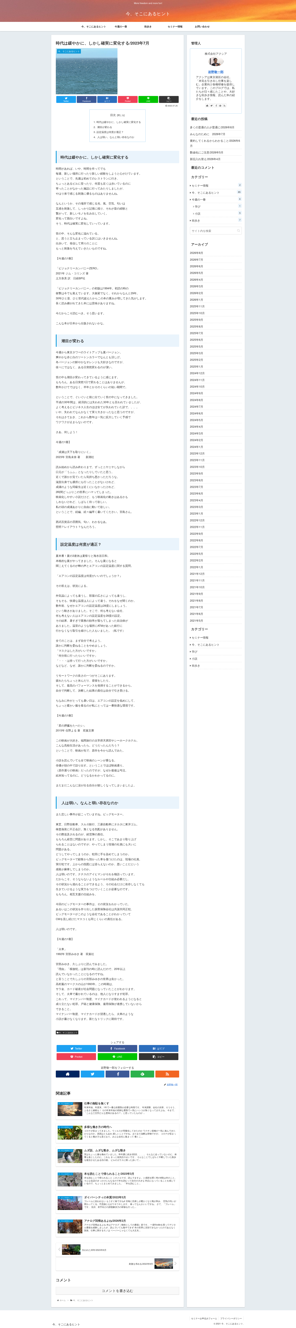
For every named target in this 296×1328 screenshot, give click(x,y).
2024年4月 (196, 427)
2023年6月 (196, 493)
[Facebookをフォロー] (117, 1074)
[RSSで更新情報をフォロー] (167, 1074)
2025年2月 (196, 360)
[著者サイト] (68, 1074)
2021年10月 (197, 587)
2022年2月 (196, 560)
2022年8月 (196, 540)
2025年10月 (197, 313)
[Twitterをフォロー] (93, 1074)
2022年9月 (196, 534)
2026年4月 (196, 279)
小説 (217, 213)
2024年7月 (196, 407)
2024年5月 (196, 420)
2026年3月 (196, 286)
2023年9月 (196, 473)
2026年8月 (196, 253)
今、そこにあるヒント (67, 1032)
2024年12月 (197, 373)
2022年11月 (197, 527)
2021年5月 (196, 620)
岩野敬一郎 (216, 72)
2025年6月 (196, 340)
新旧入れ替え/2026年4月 (205, 159)
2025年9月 (196, 320)
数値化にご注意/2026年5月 (206, 152)
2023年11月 (197, 460)
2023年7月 (196, 487)
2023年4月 (196, 500)
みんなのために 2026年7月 (207, 134)
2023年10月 (197, 467)
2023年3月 (196, 507)
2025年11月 (197, 306)
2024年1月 (196, 447)
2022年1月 (196, 567)
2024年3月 (196, 433)
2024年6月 (196, 413)
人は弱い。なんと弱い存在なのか (115, 137)
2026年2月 (196, 293)
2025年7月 (196, 333)
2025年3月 (196, 353)
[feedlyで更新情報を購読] (142, 1074)
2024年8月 (196, 400)
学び (217, 206)
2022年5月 (196, 554)
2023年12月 (197, 453)
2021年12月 (197, 574)
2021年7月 (196, 607)
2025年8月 (196, 326)
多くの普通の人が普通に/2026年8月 (212, 127)
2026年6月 (196, 266)
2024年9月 (196, 393)
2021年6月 (196, 614)
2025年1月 (196, 366)
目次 (113, 115)
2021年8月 (196, 600)
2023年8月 (196, 480)
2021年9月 (196, 594)
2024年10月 (197, 386)
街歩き (216, 220)
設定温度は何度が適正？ (110, 132)
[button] (238, 230)
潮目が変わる (104, 127)
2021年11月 (197, 580)
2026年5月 (196, 273)
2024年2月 (196, 440)
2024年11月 (197, 380)
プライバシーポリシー (231, 1318)
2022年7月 (196, 547)
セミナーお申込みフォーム (204, 1318)
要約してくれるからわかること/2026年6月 (215, 143)
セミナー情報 (216, 185)
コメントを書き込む (117, 1291)
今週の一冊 (216, 199)
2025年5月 (196, 346)
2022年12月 (197, 520)
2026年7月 (196, 259)
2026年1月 (196, 299)
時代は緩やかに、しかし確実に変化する (119, 122)
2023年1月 (196, 513)
